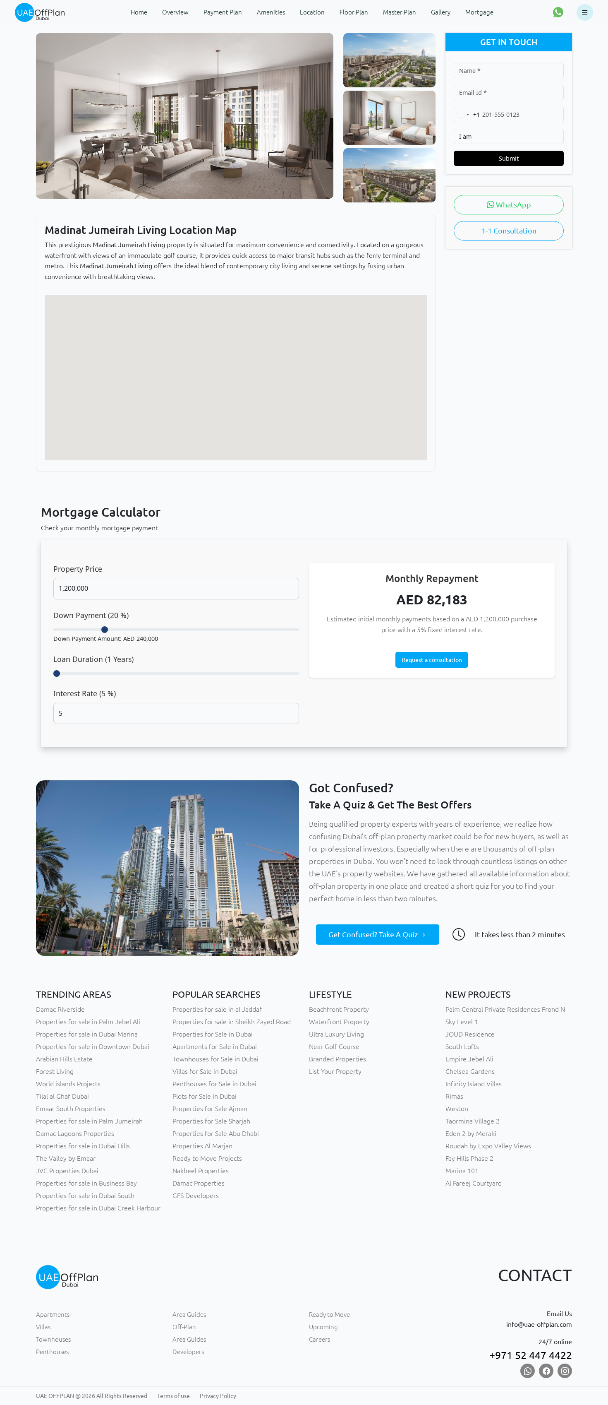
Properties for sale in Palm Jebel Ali (88, 1021)
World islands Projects (68, 1083)
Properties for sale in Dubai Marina (87, 1034)
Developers (188, 1351)
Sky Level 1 (461, 1021)
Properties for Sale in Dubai (212, 1034)
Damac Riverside (60, 1009)
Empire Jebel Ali (469, 1059)
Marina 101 (462, 1170)
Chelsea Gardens (470, 1071)
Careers (319, 1339)
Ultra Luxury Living (336, 1034)
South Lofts (462, 1046)
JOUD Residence (470, 1034)
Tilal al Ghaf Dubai (62, 1096)
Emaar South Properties (70, 1108)
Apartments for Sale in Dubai (214, 1046)
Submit (509, 158)
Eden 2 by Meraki (470, 1133)
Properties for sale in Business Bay (86, 1183)
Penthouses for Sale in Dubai (214, 1083)
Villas (43, 1326)
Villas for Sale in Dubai (204, 1071)
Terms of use (173, 1396)
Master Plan (399, 12)
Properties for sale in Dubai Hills (83, 1146)
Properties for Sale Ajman (209, 1108)
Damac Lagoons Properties (75, 1133)
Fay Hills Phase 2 (469, 1158)
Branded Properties (337, 1059)
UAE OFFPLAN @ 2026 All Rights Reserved (91, 1396)
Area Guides (189, 1314)
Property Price (77, 569)
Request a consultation (432, 660)
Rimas (454, 1096)
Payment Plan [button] (222, 12)
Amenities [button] (271, 12)
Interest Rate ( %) (84, 693)
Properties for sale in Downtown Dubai (92, 1046)
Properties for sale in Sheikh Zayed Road (231, 1021)
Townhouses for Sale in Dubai (215, 1059)
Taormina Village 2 (472, 1121)
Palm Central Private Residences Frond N (505, 1009)
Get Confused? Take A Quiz (373, 934)
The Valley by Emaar (66, 1158)
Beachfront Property (339, 1009)
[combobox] (467, 114)
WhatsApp (512, 204)
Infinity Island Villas (473, 1083)
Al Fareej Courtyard (473, 1183)
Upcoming (323, 1326)
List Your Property (335, 1071)
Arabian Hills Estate (64, 1059)
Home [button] (139, 12)
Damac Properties (198, 1183)
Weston (456, 1108)
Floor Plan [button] (354, 12)
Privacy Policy (218, 1396)
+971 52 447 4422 (530, 1355)
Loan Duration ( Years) (93, 659)
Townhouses (53, 1339)
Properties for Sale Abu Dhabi (215, 1133)
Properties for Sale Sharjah (211, 1121)
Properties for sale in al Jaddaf (217, 1009)
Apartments (52, 1314)
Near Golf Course (334, 1046)
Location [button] (312, 12)
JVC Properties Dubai (67, 1170)
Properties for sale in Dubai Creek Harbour (98, 1208)
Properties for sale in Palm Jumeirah (89, 1121)
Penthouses (52, 1351)
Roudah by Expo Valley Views (488, 1146)
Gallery (440, 12)
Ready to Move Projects (207, 1158)
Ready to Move (329, 1314)
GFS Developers (195, 1195)
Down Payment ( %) (91, 615)
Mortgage (479, 12)
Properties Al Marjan (202, 1146)
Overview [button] (175, 12)
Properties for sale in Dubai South (85, 1195)
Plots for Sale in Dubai (204, 1096)
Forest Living (55, 1071)
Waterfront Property (339, 1021)
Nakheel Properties (200, 1170)
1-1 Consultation (508, 230)
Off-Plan (184, 1326)
